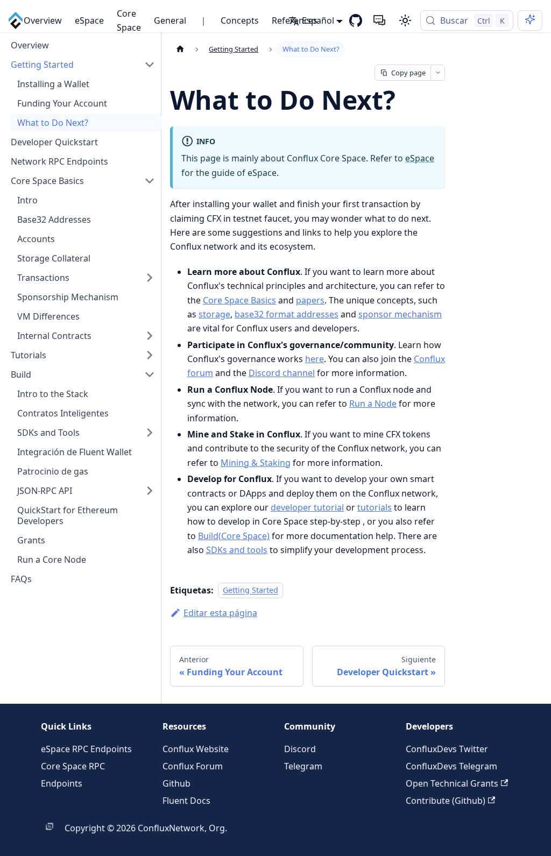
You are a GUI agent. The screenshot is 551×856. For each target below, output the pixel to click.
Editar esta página (220, 613)
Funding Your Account (62, 103)
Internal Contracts (54, 336)
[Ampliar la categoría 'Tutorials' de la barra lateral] (149, 355)
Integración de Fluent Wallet (74, 452)
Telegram (303, 766)
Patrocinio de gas (52, 471)
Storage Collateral (53, 258)
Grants (31, 540)
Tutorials (28, 355)
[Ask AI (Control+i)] (530, 20)
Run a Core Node (51, 559)
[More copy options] (437, 72)
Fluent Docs (186, 801)
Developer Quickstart (54, 142)
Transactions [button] (43, 278)
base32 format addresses (286, 314)
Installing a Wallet (53, 84)
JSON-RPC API (44, 491)
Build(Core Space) (234, 536)
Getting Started (42, 64)
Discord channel (282, 373)
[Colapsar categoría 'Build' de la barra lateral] (149, 374)
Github (176, 783)
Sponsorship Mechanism (67, 297)
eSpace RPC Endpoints (86, 749)
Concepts (240, 20)
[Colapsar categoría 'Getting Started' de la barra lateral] (149, 64)
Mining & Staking (256, 463)
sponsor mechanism (400, 314)
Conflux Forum (193, 766)
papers (310, 300)
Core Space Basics (47, 181)
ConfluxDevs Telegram (451, 766)
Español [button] (318, 20)
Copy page (408, 72)
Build (21, 374)
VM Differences (48, 316)
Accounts (36, 239)
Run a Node (373, 403)
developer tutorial (307, 507)
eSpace (89, 20)
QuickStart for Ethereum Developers (67, 515)
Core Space (129, 20)
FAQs (21, 579)
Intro (27, 200)
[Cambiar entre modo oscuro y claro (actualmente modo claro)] (405, 20)
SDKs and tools (236, 550)
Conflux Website (196, 749)
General (170, 20)
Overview (43, 20)
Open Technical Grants (452, 783)
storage (214, 314)
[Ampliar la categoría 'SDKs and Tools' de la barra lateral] (149, 432)
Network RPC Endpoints (59, 161)
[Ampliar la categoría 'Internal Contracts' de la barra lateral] (149, 335)
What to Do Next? (52, 123)
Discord (300, 749)
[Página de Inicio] (180, 49)
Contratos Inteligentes (63, 413)
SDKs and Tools (48, 432)
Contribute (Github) (445, 801)
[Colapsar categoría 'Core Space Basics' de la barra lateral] (149, 180)
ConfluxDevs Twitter (447, 749)
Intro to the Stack (52, 394)
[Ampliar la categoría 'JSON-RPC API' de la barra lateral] (149, 490)
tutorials (374, 507)
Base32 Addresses (54, 219)
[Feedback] (379, 20)
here (314, 359)
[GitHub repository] (355, 20)
